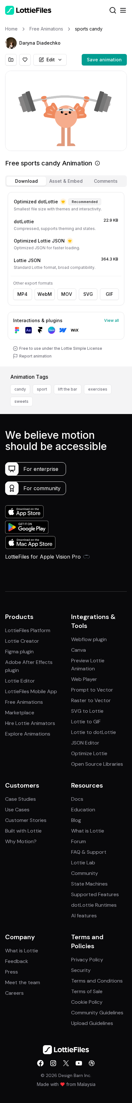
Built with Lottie (23, 830)
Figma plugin (19, 651)
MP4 (22, 294)
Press (11, 971)
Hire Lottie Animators (30, 723)
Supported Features (95, 894)
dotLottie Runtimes (94, 905)
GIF (109, 294)
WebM (44, 294)
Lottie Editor (20, 680)
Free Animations (24, 702)
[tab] (26, 181)
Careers (14, 993)
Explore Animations (27, 733)
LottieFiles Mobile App (31, 691)
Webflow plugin (89, 639)
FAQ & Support (88, 852)
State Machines (89, 883)
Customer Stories (25, 820)
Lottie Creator (22, 641)
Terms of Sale (87, 991)
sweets (21, 401)
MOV (66, 294)
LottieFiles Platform (27, 630)
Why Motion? (21, 841)
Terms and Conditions (97, 980)
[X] (66, 1063)
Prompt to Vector (92, 689)
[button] (11, 43)
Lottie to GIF (86, 721)
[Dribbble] (91, 1063)
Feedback (16, 961)
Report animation (35, 356)
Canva (78, 650)
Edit (50, 59)
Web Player (84, 679)
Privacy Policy (87, 959)
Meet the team (22, 982)
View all (111, 320)
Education (83, 809)
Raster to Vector (91, 700)
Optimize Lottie (89, 753)
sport (42, 389)
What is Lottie (87, 830)
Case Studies (20, 799)
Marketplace (19, 712)
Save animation (104, 59)
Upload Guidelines (92, 1023)
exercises (97, 389)
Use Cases (17, 809)
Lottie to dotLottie (93, 732)
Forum (78, 841)
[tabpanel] (66, 278)
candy (20, 389)
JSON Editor (85, 742)
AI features (84, 915)
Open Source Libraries (97, 764)
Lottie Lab (83, 862)
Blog (76, 820)
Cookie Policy (87, 1002)
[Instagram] (53, 1063)
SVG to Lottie (87, 711)
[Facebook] (40, 1063)
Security (81, 970)
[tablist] (66, 181)
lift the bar (67, 389)
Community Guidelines (97, 1012)
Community (84, 873)
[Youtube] (79, 1063)
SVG (88, 294)
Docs (77, 799)
